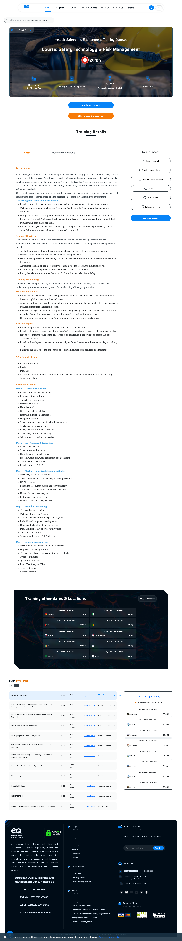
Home (48, 7)
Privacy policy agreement (81, 905)
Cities (73, 7)
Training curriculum (78, 901)
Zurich (19, 20)
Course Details (87, 695)
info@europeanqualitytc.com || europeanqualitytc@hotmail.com (135, 877)
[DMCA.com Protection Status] (53, 833)
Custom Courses (89, 7)
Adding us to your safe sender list (84, 917)
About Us (105, 7)
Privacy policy (106, 937)
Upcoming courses (79, 877)
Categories (59, 7)
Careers (130, 7)
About (27, 152)
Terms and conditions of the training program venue (91, 913)
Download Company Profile (82, 921)
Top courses (76, 873)
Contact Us (118, 7)
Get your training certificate (82, 881)
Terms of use (76, 897)
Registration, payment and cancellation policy (88, 909)
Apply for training (151, 218)
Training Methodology (63, 152)
